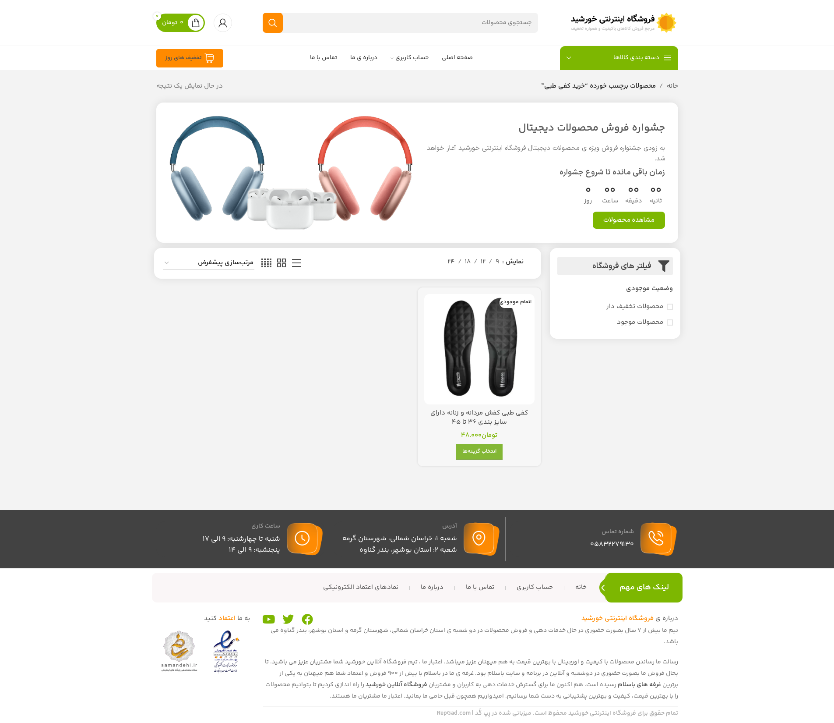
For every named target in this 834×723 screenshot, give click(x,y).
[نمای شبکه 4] (266, 263)
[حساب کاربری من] (222, 23)
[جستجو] (273, 23)
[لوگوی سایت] (623, 23)
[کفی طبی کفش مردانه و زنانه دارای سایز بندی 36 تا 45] (479, 349)
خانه (672, 86)
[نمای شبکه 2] (281, 263)
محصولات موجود (640, 322)
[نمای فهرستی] (296, 263)
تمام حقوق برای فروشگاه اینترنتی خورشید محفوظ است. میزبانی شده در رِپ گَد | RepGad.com (557, 713)
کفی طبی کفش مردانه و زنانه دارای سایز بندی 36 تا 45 (479, 417)
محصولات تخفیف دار (634, 306)
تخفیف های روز (183, 57)
